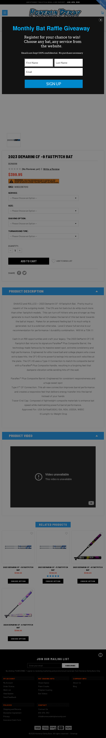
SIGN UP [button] (53, 83)
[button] (100, 20)
